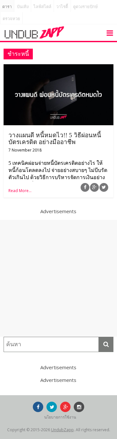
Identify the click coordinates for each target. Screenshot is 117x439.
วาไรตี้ (62, 6)
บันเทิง (23, 6)
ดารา (7, 6)
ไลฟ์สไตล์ (42, 6)
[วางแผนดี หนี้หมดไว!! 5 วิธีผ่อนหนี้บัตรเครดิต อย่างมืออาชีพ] (58, 68)
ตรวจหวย (11, 18)
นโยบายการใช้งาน (60, 417)
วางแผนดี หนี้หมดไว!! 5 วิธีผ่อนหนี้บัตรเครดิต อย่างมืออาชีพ (54, 138)
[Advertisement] (58, 278)
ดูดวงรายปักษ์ (85, 6)
